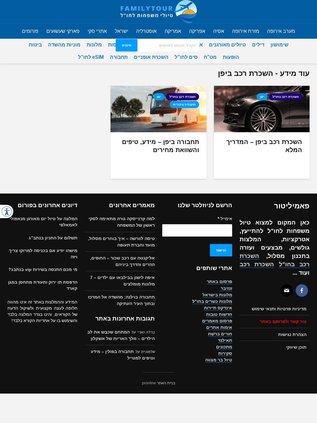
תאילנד (225, 340)
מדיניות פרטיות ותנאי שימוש (279, 308)
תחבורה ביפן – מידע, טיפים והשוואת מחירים (160, 145)
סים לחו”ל (186, 57)
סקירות (225, 353)
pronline (149, 383)
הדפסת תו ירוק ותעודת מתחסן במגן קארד (42, 285)
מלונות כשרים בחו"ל (212, 301)
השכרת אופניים (151, 57)
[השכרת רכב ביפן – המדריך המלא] (262, 108)
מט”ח (210, 57)
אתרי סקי (97, 31)
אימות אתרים (219, 327)
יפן (262, 96)
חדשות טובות (219, 314)
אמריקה (173, 31)
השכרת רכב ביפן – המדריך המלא (264, 145)
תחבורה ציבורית (184, 104)
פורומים (30, 31)
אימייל (225, 218)
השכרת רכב (257, 264)
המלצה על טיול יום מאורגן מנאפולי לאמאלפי (43, 221)
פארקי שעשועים (63, 31)
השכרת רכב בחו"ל (285, 96)
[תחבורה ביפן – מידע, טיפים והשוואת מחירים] (158, 108)
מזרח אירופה (245, 31)
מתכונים (224, 346)
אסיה (218, 31)
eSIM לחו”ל (91, 57)
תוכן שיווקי (296, 347)
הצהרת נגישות (292, 334)
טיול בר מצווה (218, 359)
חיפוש (126, 45)
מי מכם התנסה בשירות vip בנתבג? (42, 269)
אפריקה (197, 31)
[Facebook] (302, 290)
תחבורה (119, 57)
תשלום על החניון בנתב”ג (53, 237)
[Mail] (286, 290)
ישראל (121, 31)
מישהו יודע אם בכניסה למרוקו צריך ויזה (43, 253)
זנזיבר (226, 288)
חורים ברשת (220, 333)
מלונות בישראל (217, 294)
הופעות (231, 57)
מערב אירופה (281, 31)
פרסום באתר (219, 281)
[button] (7, 212)
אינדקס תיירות (218, 307)
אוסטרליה (146, 31)
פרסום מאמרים (217, 320)
